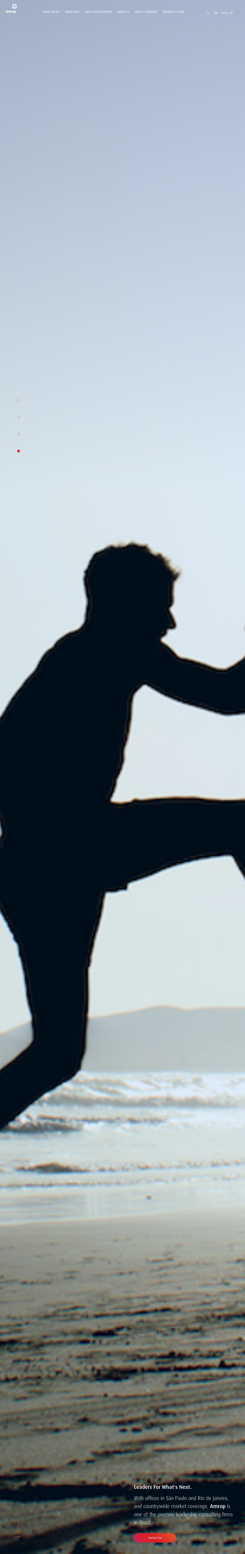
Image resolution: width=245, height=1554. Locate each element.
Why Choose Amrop (98, 12)
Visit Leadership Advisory (157, 1538)
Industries (72, 12)
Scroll (18, 1536)
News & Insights (146, 12)
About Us (123, 12)
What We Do (51, 12)
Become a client (174, 12)
